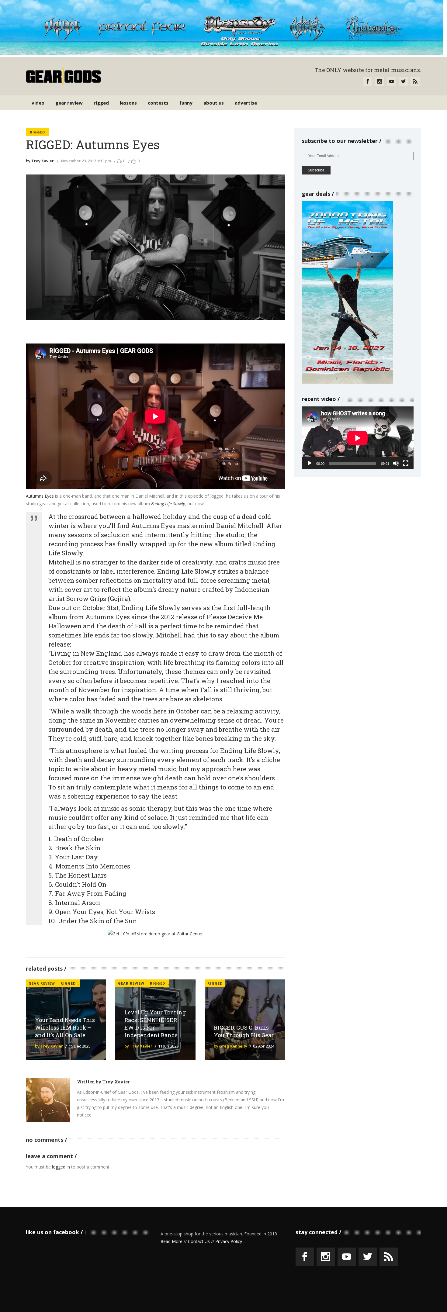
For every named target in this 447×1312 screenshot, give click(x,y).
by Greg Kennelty (230, 1046)
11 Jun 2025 (168, 1046)
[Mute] (396, 463)
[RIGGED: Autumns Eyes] (48, 1100)
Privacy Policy (228, 1241)
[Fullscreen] (406, 463)
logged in (61, 1167)
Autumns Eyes (40, 496)
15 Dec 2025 (79, 1046)
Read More (171, 1241)
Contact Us (199, 1241)
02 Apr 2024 (263, 1046)
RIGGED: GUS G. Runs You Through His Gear (244, 1031)
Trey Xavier (116, 1082)
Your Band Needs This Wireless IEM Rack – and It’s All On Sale (65, 1027)
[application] (358, 437)
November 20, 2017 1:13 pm (86, 161)
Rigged (37, 132)
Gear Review (42, 983)
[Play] (310, 463)
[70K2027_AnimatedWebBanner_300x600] (347, 382)
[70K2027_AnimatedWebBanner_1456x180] (221, 53)
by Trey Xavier (40, 161)
